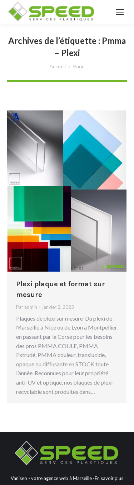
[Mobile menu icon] (120, 12)
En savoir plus (109, 478)
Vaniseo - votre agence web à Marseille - (53, 478)
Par (26, 307)
